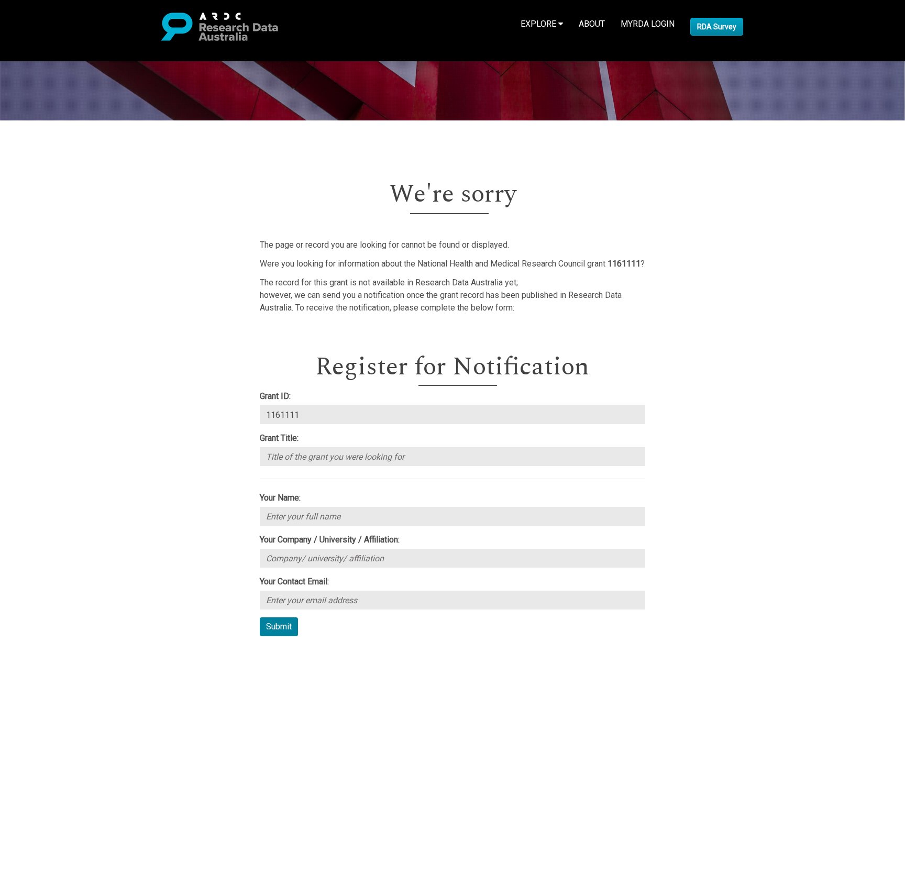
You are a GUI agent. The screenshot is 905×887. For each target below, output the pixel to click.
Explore (539, 24)
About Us (49, 655)
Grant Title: (279, 438)
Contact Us (52, 680)
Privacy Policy (58, 749)
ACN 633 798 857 (32, 780)
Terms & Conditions (68, 736)
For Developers (61, 705)
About (592, 24)
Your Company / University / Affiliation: (330, 540)
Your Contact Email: (294, 581)
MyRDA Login (648, 24)
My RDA (47, 667)
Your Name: (280, 498)
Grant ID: (275, 396)
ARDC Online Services (73, 718)
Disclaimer (52, 692)
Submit (279, 626)
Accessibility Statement (76, 762)
